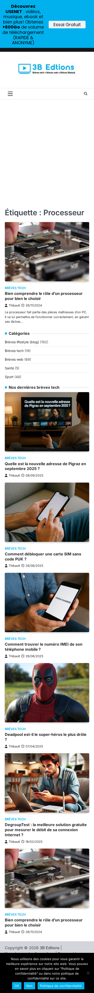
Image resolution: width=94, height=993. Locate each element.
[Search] (85, 93)
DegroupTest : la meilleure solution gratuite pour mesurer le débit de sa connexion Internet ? (46, 829)
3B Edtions (49, 947)
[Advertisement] (47, 149)
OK (16, 986)
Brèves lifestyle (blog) (22, 342)
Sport (9, 377)
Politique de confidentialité (61, 986)
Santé (9, 368)
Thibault (14, 305)
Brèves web (14, 359)
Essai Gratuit (67, 25)
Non (29, 986)
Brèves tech (15, 288)
